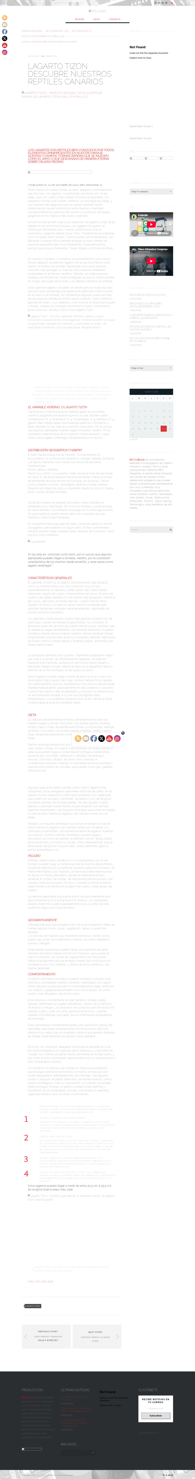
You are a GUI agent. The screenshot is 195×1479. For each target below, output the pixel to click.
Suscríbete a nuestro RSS (37, 3)
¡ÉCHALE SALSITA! (148, 295)
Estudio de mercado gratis (150, 328)
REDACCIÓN (51, 56)
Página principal (32, 31)
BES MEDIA (42, 1475)
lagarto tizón (75, 407)
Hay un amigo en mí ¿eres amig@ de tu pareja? (149, 340)
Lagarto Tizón (33, 1306)
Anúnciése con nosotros (69, 3)
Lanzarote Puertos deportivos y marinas (151, 316)
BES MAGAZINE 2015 (57, 31)
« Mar (133, 439)
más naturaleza (40, 1281)
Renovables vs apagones (146, 305)
